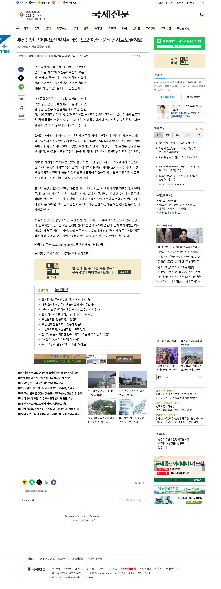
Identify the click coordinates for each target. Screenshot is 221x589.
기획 (124, 28)
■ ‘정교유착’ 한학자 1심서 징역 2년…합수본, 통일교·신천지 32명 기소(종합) (59, 388)
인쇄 (21, 99)
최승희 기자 (22, 55)
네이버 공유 (21, 87)
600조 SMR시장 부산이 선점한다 (169, 82)
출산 (182, 204)
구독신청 (200, 2)
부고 (193, 204)
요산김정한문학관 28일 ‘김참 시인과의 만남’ (67, 299)
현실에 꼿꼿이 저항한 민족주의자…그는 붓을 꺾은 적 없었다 (76, 334)
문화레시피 (165, 414)
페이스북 (23, 2)
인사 (158, 204)
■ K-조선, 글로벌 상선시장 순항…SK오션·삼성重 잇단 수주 (50, 393)
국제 (75, 28)
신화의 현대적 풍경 (165, 406)
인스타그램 (71, 2)
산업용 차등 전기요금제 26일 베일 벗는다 (132, 393)
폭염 (160, 86)
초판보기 (190, 2)
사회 (26, 28)
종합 (158, 135)
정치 (37, 28)
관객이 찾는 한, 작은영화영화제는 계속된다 (177, 397)
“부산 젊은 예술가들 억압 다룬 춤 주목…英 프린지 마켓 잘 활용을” (167, 371)
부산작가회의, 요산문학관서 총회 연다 (63, 329)
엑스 (34, 2)
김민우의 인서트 (167, 402)
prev (155, 467)
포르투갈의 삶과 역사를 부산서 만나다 (174, 410)
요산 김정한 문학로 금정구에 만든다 (62, 324)
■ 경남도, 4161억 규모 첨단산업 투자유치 (40, 383)
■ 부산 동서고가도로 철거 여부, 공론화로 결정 (42, 403)
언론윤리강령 (145, 568)
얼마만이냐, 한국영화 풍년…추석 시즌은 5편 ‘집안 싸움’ (185, 256)
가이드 (161, 212)
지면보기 (180, 2)
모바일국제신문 (172, 568)
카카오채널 (45, 2)
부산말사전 (183, 28)
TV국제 (150, 28)
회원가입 (169, 2)
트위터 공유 (21, 78)
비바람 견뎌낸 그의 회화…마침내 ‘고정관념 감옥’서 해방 (183, 394)
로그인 (160, 2)
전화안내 (67, 568)
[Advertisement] (114, 85)
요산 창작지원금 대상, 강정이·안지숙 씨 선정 (67, 314)
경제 (48, 28)
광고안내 (79, 568)
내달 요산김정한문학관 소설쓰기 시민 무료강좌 (68, 304)
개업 (170, 204)
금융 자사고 (164, 89)
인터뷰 (136, 28)
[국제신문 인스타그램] (76, 253)
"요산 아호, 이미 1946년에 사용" (60, 339)
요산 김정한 (61, 289)
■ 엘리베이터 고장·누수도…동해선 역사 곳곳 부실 (45, 398)
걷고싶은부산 (63, 558)
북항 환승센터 (172, 86)
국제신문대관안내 (94, 558)
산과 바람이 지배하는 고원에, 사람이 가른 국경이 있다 (192, 369)
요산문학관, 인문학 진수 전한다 (60, 319)
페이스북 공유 (21, 70)
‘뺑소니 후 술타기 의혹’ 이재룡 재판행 (175, 267)
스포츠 (112, 28)
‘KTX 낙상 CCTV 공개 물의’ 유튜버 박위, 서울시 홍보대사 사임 (188, 247)
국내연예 (164, 225)
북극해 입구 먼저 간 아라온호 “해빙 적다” (101, 393)
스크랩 (21, 116)
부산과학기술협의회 (46, 558)
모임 (164, 204)
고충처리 (158, 568)
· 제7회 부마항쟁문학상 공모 (170, 443)
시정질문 (185, 86)
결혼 (176, 204)
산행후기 (171, 208)
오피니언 (166, 28)
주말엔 (98, 28)
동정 (187, 204)
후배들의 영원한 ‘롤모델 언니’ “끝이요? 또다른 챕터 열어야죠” (188, 261)
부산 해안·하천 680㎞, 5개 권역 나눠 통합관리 (132, 420)
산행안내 (160, 208)
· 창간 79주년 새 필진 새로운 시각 (172, 439)
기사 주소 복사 (21, 108)
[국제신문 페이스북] (49, 253)
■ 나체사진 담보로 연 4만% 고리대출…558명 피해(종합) (48, 372)
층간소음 (192, 82)
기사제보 (113, 568)
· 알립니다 (161, 447)
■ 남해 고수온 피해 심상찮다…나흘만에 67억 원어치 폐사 (49, 414)
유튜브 (58, 2)
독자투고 (101, 568)
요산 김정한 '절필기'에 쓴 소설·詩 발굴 (64, 344)
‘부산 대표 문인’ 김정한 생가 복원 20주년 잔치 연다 (71, 309)
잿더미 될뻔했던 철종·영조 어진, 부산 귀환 (177, 422)
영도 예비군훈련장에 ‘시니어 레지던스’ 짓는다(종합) (101, 420)
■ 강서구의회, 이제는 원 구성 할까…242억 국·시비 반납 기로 (51, 408)
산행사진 (182, 208)
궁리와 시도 (165, 390)
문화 (86, 28)
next (203, 467)
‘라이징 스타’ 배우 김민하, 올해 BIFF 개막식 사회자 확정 (184, 281)
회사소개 (56, 568)
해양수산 (62, 28)
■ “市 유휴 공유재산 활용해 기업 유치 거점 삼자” (44, 377)
